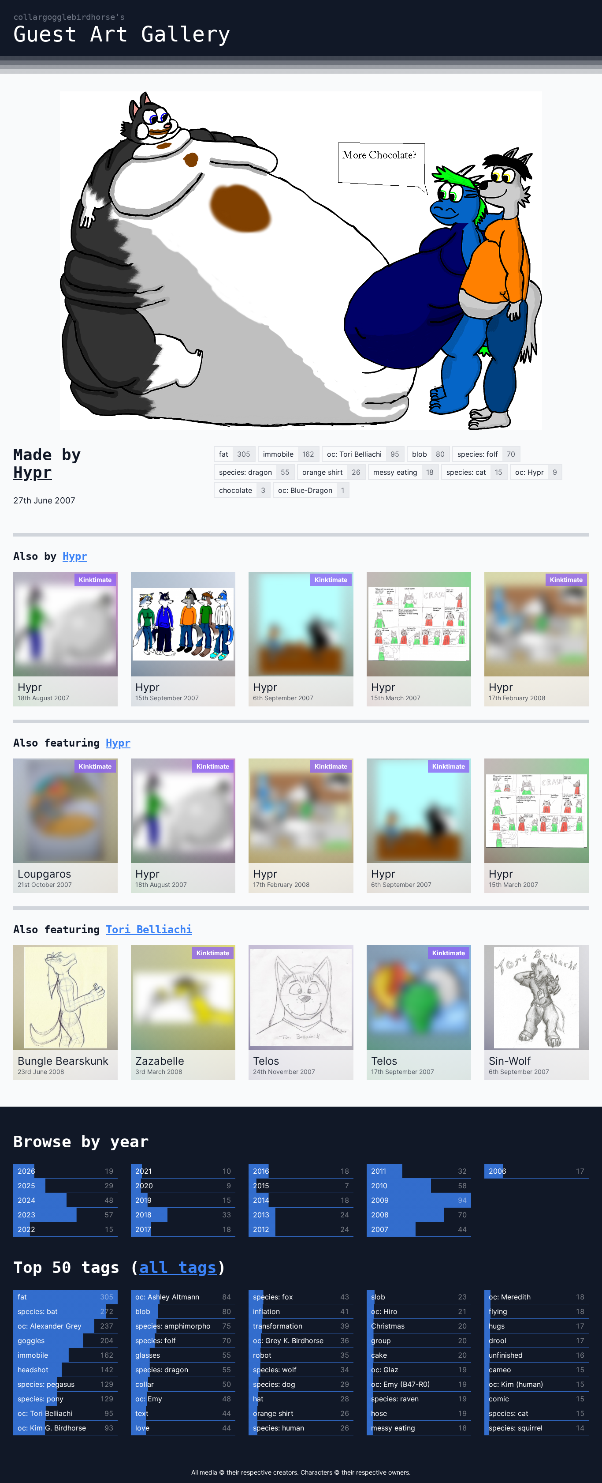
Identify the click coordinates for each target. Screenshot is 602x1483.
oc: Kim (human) (516, 1384)
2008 (380, 1214)
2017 (143, 1229)
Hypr (32, 472)
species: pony (40, 1398)
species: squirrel (516, 1427)
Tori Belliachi (149, 930)
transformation (277, 1326)
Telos (266, 1061)
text (142, 1413)
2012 (261, 1229)
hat (258, 1398)
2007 (379, 1229)
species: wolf (275, 1369)
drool (497, 1340)
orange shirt (273, 1413)
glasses (147, 1355)
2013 (261, 1214)
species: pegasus (46, 1384)
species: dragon (161, 1369)
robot (262, 1355)
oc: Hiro (384, 1311)
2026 (26, 1171)
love (142, 1427)
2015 (261, 1185)
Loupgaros (44, 873)
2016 (261, 1171)
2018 (143, 1214)
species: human (278, 1427)
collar (144, 1384)
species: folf (155, 1340)
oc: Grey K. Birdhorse (288, 1340)
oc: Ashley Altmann (167, 1296)
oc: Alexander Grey (50, 1326)
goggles (31, 1340)
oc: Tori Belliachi (45, 1413)
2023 (26, 1214)
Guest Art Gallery (121, 28)
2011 (378, 1171)
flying (498, 1311)
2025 (26, 1185)
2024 (26, 1200)
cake (379, 1355)
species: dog (274, 1384)
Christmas (388, 1326)
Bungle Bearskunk (63, 1061)
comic (499, 1398)
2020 (144, 1185)
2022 (26, 1229)
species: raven (395, 1398)
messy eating (393, 1427)
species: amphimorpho (173, 1326)
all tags (178, 1267)
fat (22, 1296)
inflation (266, 1311)
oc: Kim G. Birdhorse (52, 1427)
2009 (380, 1200)
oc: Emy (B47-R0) (400, 1384)
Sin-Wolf (510, 1061)
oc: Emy (148, 1398)
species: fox (273, 1296)
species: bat (38, 1311)
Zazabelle (159, 1061)
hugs (497, 1326)
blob (142, 1311)
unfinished (506, 1355)
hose (379, 1413)
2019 (143, 1200)
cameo (500, 1369)
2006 (497, 1171)
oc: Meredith (510, 1296)
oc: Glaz (384, 1369)
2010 (379, 1185)
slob (378, 1296)
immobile (33, 1355)
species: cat (508, 1413)
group (381, 1340)
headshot (33, 1369)
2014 (261, 1200)
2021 (143, 1171)
